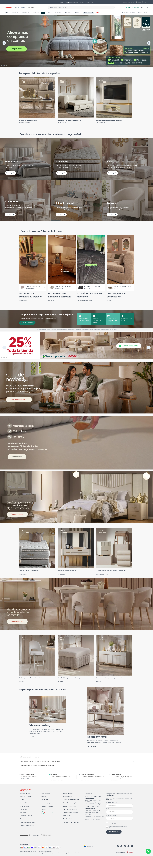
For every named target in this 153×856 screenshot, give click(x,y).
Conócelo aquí (114, 780)
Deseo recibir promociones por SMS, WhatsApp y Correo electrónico (119, 823)
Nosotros (22, 800)
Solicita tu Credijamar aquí (86, 2)
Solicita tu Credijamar (134, 7)
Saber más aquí (25, 778)
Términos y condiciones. (114, 827)
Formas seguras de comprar (71, 800)
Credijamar (45, 796)
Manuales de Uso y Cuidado (71, 822)
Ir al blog (31, 736)
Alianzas (44, 809)
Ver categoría (10, 173)
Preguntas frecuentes (26, 796)
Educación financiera (47, 806)
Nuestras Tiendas (24, 806)
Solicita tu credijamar (28, 323)
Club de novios (24, 809)
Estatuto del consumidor (70, 806)
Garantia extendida (68, 819)
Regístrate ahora (113, 832)
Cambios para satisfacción (27, 825)
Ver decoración (91, 746)
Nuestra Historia (24, 803)
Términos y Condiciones (69, 809)
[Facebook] (121, 846)
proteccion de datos (122, 826)
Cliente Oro (45, 800)
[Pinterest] (128, 846)
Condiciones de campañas (70, 812)
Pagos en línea (67, 815)
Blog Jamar (23, 812)
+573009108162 (97, 796)
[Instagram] (118, 846)
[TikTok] (132, 846)
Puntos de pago (46, 803)
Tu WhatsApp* (109, 809)
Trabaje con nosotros (26, 815)
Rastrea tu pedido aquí (69, 803)
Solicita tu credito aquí (57, 780)
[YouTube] (125, 846)
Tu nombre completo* (111, 802)
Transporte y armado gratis (27, 822)
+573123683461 (95, 807)
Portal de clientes (68, 796)
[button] (147, 7)
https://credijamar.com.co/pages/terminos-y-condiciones (106, 329)
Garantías (22, 819)
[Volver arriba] (148, 845)
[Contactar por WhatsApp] (148, 851)
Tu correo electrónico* (111, 815)
